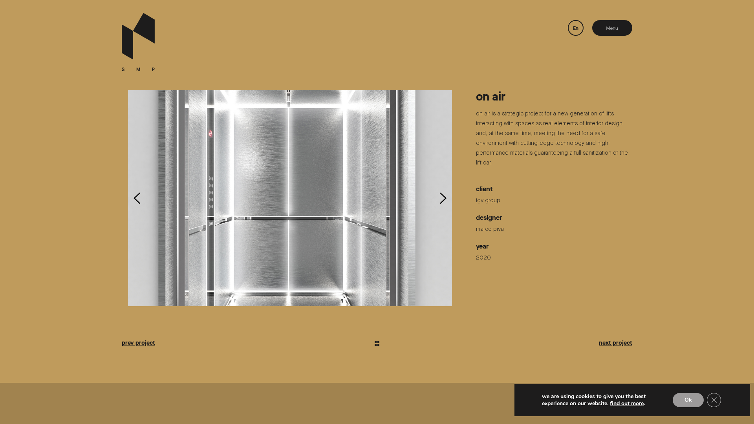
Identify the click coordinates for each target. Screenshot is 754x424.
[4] (290, 198)
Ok (688, 400)
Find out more (627, 403)
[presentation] (137, 198)
